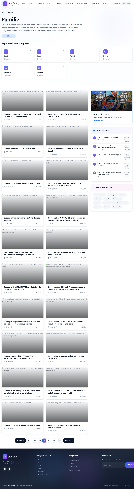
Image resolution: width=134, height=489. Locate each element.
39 (35, 440)
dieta (108, 199)
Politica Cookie (73, 467)
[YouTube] (9, 469)
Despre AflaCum (74, 460)
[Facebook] (5, 469)
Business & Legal (81, 3)
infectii (98, 199)
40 (40, 440)
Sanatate (68, 3)
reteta (123, 195)
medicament (109, 203)
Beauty (105, 3)
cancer (98, 207)
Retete (40, 3)
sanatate (118, 207)
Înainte (67, 440)
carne (98, 203)
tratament (118, 199)
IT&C (48, 3)
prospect (113, 195)
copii (107, 207)
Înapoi (21, 440)
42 (49, 440)
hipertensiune (123, 203)
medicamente (100, 195)
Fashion (95, 3)
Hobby (58, 3)
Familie (30, 3)
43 (54, 440)
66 (60, 440)
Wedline (115, 3)
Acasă (23, 3)
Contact (71, 463)
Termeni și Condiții (74, 470)
